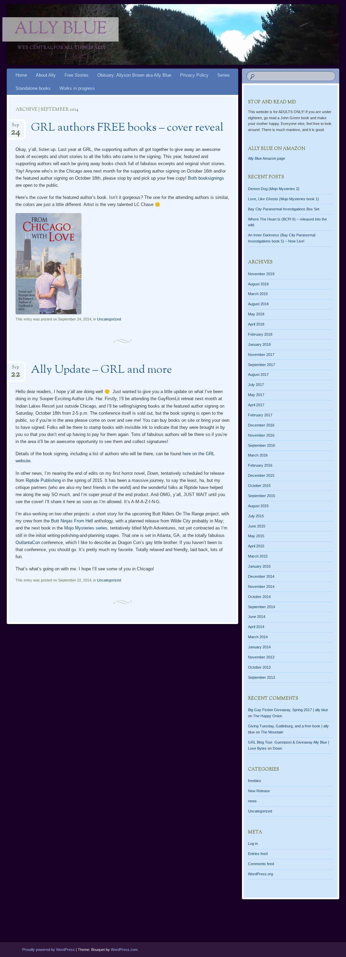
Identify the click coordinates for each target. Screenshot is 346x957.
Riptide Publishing (43, 480)
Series (223, 75)
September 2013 (261, 677)
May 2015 (256, 536)
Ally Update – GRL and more (101, 370)
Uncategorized (109, 319)
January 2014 (259, 647)
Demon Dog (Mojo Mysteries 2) (273, 189)
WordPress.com (124, 950)
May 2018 (256, 314)
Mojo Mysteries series (85, 528)
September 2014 (261, 607)
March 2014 (258, 637)
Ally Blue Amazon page (266, 158)
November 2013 (261, 657)
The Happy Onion (267, 716)
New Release (259, 791)
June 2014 (256, 617)
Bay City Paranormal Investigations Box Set (283, 209)
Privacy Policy (194, 75)
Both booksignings (206, 178)
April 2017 (256, 405)
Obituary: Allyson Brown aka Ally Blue (134, 75)
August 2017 (258, 374)
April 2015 (256, 546)
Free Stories (77, 75)
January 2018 (259, 344)
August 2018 (258, 304)
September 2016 (261, 445)
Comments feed (261, 864)
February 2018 (260, 334)
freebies (254, 781)
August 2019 (258, 284)
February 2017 (260, 415)
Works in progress (77, 88)
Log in (253, 844)
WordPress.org (260, 874)
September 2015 (261, 496)
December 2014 (261, 576)
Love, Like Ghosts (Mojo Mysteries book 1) (283, 199)
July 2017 (256, 385)
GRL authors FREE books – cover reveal (127, 128)
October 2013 (259, 667)
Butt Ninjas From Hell (72, 520)
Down (277, 748)
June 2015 (256, 526)
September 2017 (261, 365)
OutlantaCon (28, 542)
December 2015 (261, 475)
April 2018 (256, 324)
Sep (15, 127)
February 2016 (260, 465)
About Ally (46, 75)
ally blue (60, 29)
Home (21, 75)
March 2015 (258, 556)
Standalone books (33, 88)
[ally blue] (145, 34)
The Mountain (272, 732)
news (252, 801)
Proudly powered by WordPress (48, 950)
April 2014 (256, 627)
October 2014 (259, 597)
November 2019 (261, 274)
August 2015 (258, 506)
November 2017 (261, 355)
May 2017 (256, 395)
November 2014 (261, 587)
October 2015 (259, 486)
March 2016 (258, 455)
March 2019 (258, 294)
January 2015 (259, 566)
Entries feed (258, 854)
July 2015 (256, 516)
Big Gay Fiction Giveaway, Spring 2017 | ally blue (288, 710)
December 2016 (261, 425)
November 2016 (261, 435)
